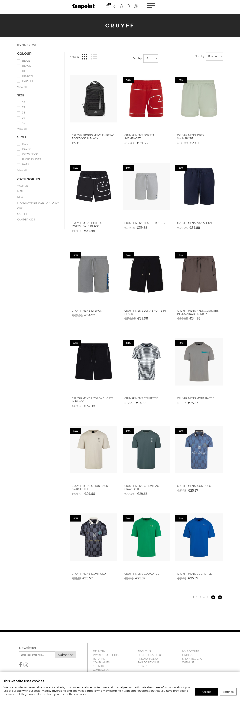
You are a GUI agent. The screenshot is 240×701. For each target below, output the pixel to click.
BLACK (26, 65)
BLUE (25, 70)
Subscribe (66, 655)
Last (220, 597)
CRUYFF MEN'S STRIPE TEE (141, 398)
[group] (93, 98)
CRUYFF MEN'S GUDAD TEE (141, 573)
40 (23, 122)
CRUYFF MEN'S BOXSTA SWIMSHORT (139, 137)
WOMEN (22, 185)
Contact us (101, 669)
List (93, 56)
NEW (20, 197)
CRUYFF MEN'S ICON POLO (194, 486)
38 (23, 112)
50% (128, 80)
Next (213, 597)
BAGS (25, 144)
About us (144, 651)
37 (23, 107)
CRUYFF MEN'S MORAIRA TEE (195, 398)
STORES (143, 666)
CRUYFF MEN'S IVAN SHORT (194, 223)
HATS (25, 164)
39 (23, 117)
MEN (20, 191)
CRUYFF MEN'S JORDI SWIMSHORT (191, 137)
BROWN (27, 76)
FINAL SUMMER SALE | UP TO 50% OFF (38, 205)
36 (23, 102)
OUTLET (22, 214)
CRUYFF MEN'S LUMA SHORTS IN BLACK (145, 312)
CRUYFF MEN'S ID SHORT (87, 310)
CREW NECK (30, 154)
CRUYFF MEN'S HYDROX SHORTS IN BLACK (92, 400)
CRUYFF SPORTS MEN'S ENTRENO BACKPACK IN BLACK (93, 137)
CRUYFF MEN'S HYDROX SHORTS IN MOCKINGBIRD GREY (198, 312)
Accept (206, 691)
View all (22, 87)
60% (128, 343)
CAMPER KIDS (26, 219)
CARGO (26, 149)
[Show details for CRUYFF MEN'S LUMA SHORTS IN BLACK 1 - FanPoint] (146, 274)
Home (21, 44)
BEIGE (26, 60)
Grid (85, 56)
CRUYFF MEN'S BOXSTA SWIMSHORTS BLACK (87, 225)
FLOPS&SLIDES (31, 159)
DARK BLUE (29, 81)
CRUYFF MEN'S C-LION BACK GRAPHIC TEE (90, 487)
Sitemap (98, 666)
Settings (228, 691)
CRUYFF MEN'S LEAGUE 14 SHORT (145, 223)
